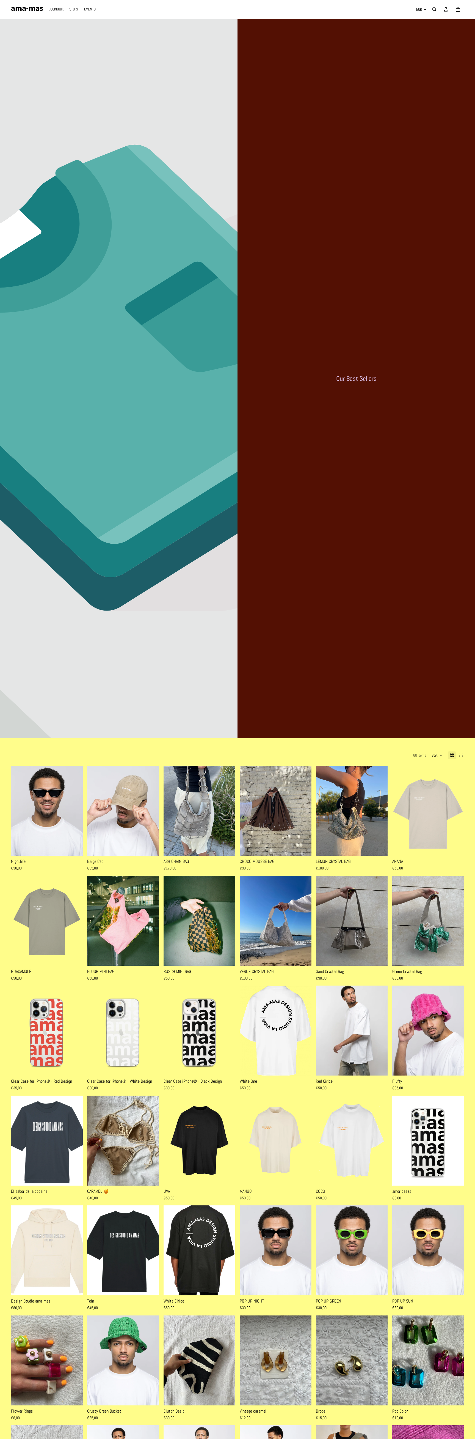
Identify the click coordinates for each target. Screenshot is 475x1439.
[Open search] (434, 9)
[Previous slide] (19, 811)
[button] (437, 755)
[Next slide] (74, 811)
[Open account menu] (446, 9)
